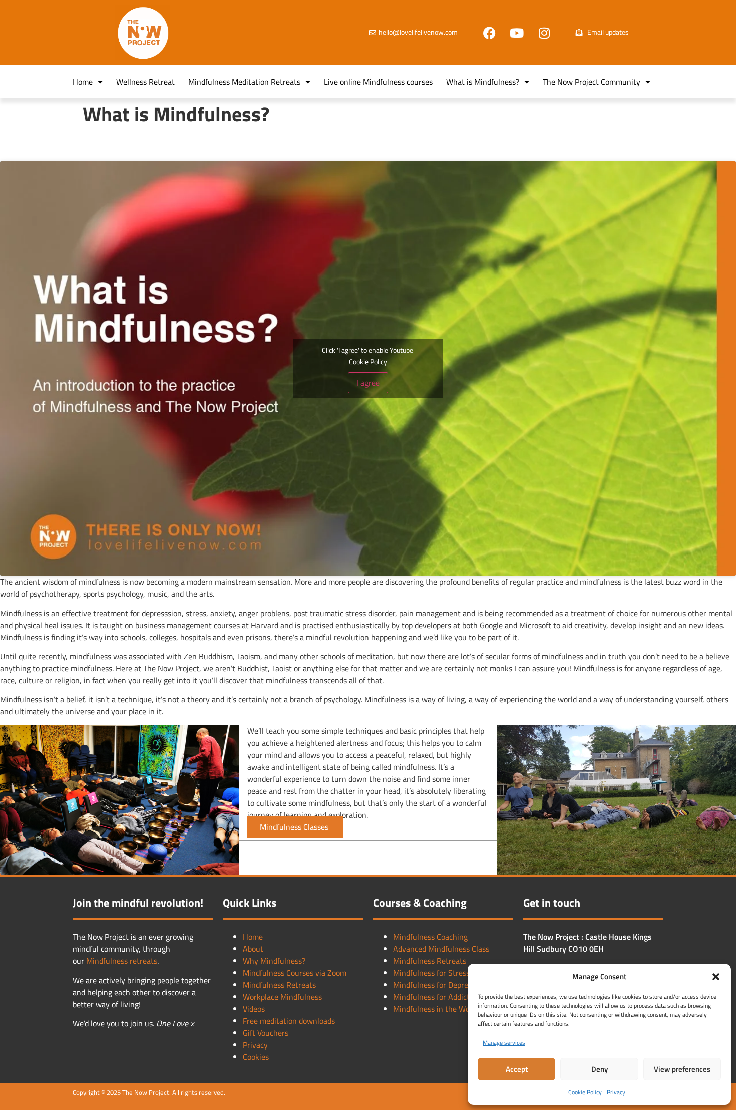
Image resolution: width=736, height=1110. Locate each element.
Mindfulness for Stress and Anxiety (452, 973)
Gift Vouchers (265, 1033)
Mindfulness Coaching (430, 937)
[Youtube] (516, 32)
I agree (368, 383)
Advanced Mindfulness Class (441, 949)
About (253, 949)
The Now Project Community (591, 82)
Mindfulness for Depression (439, 985)
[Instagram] (544, 32)
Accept (517, 1069)
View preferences (682, 1069)
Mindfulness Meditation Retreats (244, 82)
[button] (716, 977)
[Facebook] (489, 32)
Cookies (256, 1057)
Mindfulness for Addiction (436, 997)
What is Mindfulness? (482, 82)
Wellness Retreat (145, 82)
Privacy (616, 1092)
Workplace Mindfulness (282, 997)
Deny (599, 1069)
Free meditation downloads (289, 1021)
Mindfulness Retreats (279, 985)
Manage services (504, 1042)
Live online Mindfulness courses (378, 82)
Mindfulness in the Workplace (443, 1009)
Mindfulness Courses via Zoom (294, 973)
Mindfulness (108, 961)
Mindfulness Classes (295, 827)
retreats (143, 961)
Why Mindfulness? (274, 961)
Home (83, 82)
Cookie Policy (585, 1092)
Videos (254, 1009)
